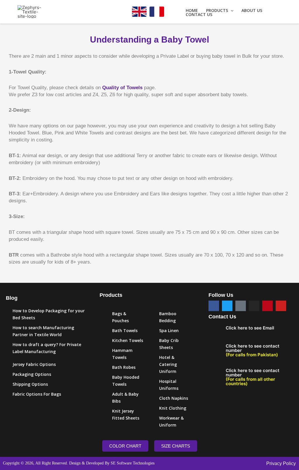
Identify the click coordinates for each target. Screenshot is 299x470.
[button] (230, 10)
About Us (251, 10)
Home (192, 10)
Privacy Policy (281, 463)
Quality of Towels (122, 87)
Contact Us (199, 15)
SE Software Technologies (132, 463)
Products (217, 10)
